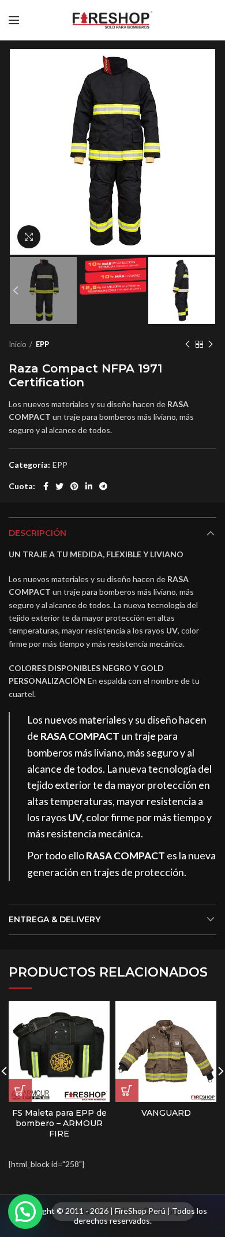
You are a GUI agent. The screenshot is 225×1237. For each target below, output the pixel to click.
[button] (25, 1211)
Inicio (18, 344)
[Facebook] (46, 486)
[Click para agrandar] (28, 236)
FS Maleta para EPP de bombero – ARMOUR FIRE (59, 1123)
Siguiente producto (210, 344)
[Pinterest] (74, 486)
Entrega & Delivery (54, 919)
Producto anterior (187, 344)
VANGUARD (166, 1113)
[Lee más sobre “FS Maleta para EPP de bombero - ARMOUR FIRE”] (20, 1090)
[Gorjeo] (59, 486)
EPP (42, 344)
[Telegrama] (103, 486)
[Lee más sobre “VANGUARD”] (126, 1090)
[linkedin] (89, 486)
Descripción (37, 533)
